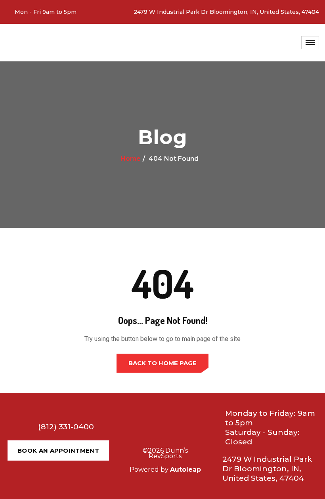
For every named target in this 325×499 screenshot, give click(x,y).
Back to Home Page (162, 363)
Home (130, 158)
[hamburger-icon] (310, 42)
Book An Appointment (58, 450)
